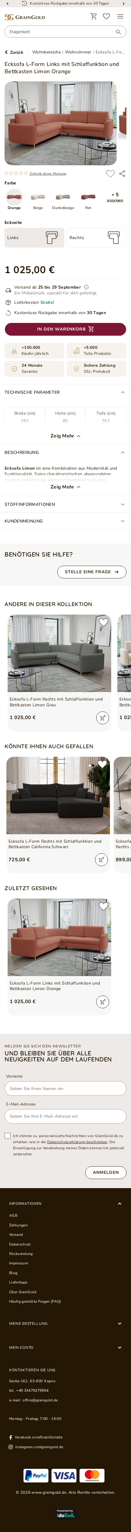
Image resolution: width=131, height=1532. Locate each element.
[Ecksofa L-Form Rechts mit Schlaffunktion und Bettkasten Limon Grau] (59, 653)
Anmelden (106, 1172)
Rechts (76, 238)
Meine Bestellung (28, 1323)
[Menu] (120, 16)
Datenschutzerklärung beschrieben (77, 1142)
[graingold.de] (25, 17)
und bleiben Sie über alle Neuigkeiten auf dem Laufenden (58, 1056)
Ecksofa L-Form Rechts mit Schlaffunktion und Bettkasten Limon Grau (56, 702)
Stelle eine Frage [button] (88, 572)
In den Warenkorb (61, 329)
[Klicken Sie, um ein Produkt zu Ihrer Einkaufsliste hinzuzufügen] (110, 173)
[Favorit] (106, 16)
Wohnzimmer (78, 52)
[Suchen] (115, 32)
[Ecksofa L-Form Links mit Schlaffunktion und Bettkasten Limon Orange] (59, 937)
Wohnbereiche (46, 52)
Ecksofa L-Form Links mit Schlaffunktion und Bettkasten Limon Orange (55, 986)
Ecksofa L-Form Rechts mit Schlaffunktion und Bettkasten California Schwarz (55, 844)
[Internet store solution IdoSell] (65, 1513)
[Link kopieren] (122, 173)
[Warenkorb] (93, 16)
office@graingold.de (40, 1400)
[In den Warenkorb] (102, 717)
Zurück (16, 52)
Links (13, 238)
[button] (115, 197)
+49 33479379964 (32, 1390)
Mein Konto (21, 1347)
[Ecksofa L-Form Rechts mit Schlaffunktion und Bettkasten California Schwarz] (58, 795)
